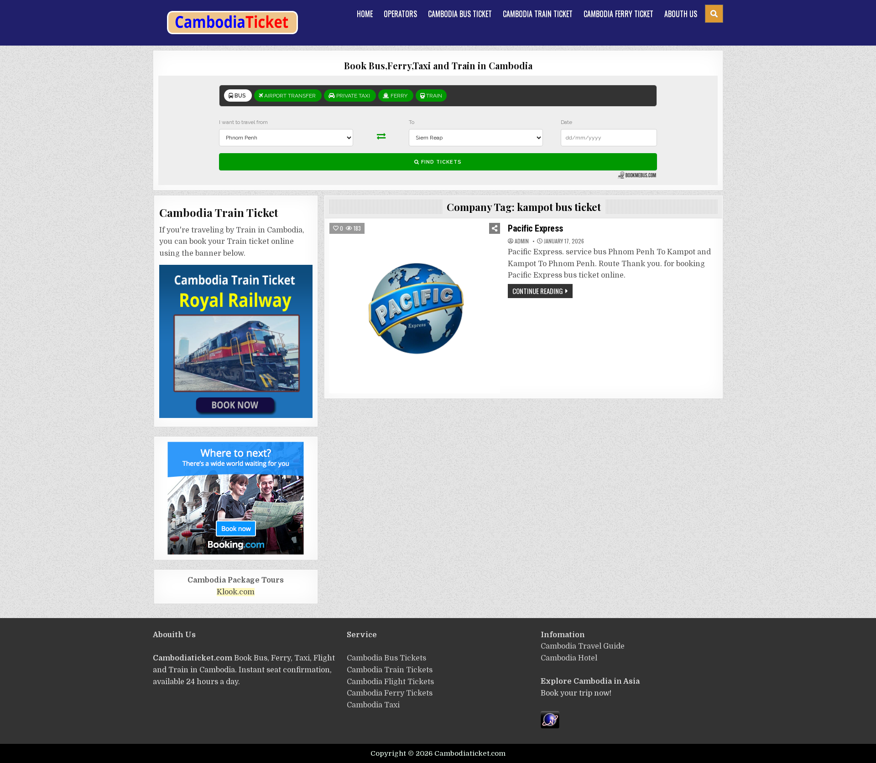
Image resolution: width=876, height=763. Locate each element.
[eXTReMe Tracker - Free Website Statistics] (550, 726)
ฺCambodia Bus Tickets (386, 658)
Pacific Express (535, 228)
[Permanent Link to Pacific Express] (414, 308)
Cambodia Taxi (373, 705)
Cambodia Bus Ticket (460, 13)
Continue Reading (537, 291)
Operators (400, 13)
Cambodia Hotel (569, 658)
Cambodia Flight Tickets (390, 682)
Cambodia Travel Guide (583, 646)
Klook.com (236, 592)
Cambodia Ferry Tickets (390, 693)
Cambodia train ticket (538, 13)
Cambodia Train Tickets (390, 670)
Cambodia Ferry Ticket (618, 13)
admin (522, 241)
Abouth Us (680, 13)
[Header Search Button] (714, 14)
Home (365, 13)
